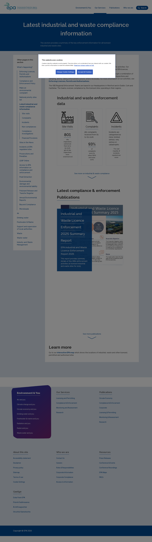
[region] (76, 66)
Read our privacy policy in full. (84, 65)
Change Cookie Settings (65, 72)
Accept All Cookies (85, 72)
